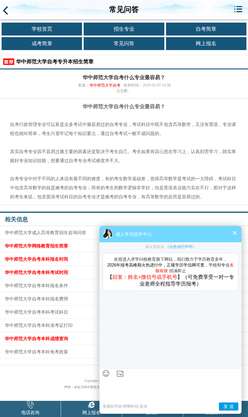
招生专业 (124, 29)
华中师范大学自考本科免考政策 (36, 351)
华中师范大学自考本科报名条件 (36, 285)
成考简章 (42, 43)
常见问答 (124, 43)
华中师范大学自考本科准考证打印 (39, 325)
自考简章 (206, 29)
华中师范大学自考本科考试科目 (36, 312)
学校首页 (42, 29)
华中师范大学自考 (104, 85)
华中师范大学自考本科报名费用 (36, 298)
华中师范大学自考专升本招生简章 (55, 61)
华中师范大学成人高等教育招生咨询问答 (45, 232)
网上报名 (206, 43)
